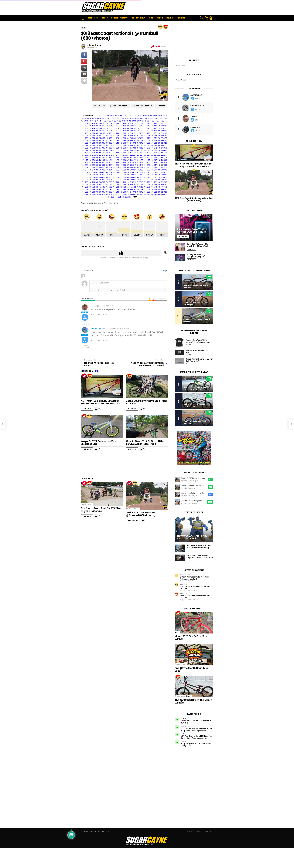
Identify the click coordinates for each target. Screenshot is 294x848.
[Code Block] (114, 290)
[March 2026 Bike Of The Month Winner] (194, 622)
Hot (84, 483)
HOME (89, 18)
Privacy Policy (208, 831)
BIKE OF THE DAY (138, 18)
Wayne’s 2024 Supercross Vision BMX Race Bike (99, 442)
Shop (151, 18)
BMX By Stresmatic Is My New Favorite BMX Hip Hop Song (199, 546)
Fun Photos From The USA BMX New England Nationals (101, 510)
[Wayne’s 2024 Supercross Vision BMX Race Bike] (102, 426)
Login (165, 271)
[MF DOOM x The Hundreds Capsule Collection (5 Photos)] (180, 558)
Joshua (93, 306)
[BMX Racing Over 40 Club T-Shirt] (179, 352)
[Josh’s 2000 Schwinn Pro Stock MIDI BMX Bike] (147, 386)
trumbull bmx (111, 203)
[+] (123, 290)
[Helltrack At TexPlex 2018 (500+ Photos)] (3, 424)
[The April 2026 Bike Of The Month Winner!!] (194, 686)
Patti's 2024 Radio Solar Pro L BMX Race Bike (197, 422)
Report (162, 106)
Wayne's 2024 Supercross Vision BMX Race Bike (197, 321)
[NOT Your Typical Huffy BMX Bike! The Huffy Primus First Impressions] (102, 386)
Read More (87, 409)
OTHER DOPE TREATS (119, 18)
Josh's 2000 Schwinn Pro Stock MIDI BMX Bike (193, 486)
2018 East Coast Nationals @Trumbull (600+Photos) (141, 514)
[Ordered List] (104, 290)
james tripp (196, 127)
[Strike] (101, 290)
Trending (84, 375)
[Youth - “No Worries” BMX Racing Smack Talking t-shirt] (179, 342)
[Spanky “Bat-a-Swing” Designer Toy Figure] (180, 257)
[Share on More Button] (84, 81)
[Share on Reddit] (84, 68)
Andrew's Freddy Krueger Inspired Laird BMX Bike (197, 405)
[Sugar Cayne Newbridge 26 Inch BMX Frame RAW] (179, 361)
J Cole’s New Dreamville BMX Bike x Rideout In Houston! (194, 578)
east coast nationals (92, 203)
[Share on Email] (84, 74)
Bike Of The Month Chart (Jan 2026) (191, 669)
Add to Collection (144, 106)
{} (120, 290)
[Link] (117, 290)
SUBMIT (160, 18)
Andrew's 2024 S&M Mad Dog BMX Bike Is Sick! (196, 287)
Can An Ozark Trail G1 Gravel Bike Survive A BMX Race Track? (145, 442)
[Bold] (91, 290)
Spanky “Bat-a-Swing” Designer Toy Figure (196, 255)
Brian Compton (197, 106)
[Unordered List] (107, 290)
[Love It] (165, 26)
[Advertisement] (171, 7)
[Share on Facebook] (84, 55)
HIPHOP (105, 18)
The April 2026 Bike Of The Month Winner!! (193, 701)
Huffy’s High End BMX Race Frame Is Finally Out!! (196, 744)
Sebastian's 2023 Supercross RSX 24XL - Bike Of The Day (196, 388)
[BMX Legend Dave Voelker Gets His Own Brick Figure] (194, 227)
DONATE (181, 18)
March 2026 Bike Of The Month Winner (192, 638)
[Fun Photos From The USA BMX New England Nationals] (102, 494)
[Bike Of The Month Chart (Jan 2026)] (194, 654)
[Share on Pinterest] (84, 61)
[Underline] (98, 290)
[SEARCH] (202, 18)
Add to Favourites (120, 106)
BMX (96, 18)
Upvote (121, 253)
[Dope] (160, 26)
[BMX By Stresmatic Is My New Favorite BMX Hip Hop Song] (180, 548)
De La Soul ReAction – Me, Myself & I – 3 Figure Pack (197, 245)
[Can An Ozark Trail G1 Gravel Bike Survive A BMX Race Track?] (147, 426)
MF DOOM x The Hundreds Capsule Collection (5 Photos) (200, 556)
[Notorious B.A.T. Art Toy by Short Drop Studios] (194, 529)
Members (170, 18)
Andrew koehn (96, 328)
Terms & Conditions (193, 831)
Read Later (101, 106)
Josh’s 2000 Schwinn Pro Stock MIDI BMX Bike (146, 402)
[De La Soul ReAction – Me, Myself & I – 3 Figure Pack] (180, 247)
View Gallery (133, 520)
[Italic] (95, 290)
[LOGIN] (211, 18)
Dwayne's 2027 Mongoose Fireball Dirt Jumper (196, 304)
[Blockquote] (111, 290)
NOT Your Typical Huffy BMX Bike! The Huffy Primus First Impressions (100, 402)
